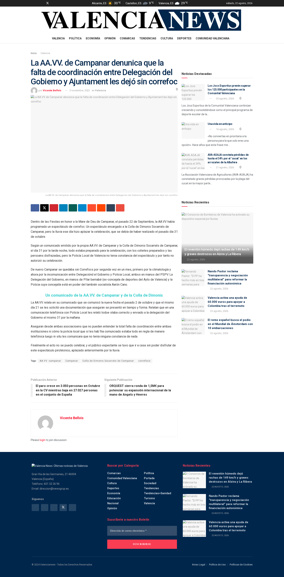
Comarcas (127, 38)
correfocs (144, 361)
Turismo (149, 498)
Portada (149, 478)
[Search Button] (251, 38)
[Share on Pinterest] (54, 208)
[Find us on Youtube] (53, 3)
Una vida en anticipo (220, 123)
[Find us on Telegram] (42, 3)
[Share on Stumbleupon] (92, 208)
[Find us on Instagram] (38, 3)
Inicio (34, 53)
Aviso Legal (198, 564)
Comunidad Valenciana (212, 38)
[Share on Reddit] (101, 208)
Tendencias (147, 38)
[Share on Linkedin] (63, 208)
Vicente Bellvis (52, 90)
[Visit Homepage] (142, 20)
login (42, 440)
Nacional (113, 503)
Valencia (58, 38)
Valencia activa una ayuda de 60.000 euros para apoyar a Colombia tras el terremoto (227, 302)
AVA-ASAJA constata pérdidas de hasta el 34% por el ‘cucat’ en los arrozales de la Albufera (228, 158)
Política (75, 38)
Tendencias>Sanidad (157, 493)
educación (114, 498)
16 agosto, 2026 (224, 129)
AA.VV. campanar (50, 361)
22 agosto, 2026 (195, 259)
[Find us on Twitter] (47, 3)
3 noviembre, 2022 (80, 90)
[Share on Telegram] (82, 208)
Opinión (110, 38)
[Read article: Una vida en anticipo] (193, 130)
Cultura (167, 38)
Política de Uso (217, 564)
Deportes (184, 38)
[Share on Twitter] (44, 208)
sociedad (150, 483)
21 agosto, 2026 (224, 167)
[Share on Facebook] (35, 208)
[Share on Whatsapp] (73, 208)
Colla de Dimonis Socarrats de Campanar (108, 361)
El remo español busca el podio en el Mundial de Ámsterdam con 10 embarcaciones (230, 324)
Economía (93, 38)
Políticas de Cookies (241, 564)
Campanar (71, 361)
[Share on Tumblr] (110, 208)
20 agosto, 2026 (224, 98)
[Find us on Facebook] (33, 3)
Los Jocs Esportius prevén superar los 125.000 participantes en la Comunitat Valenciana (229, 89)
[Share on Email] (120, 208)
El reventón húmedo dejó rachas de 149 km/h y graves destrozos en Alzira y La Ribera (230, 477)
